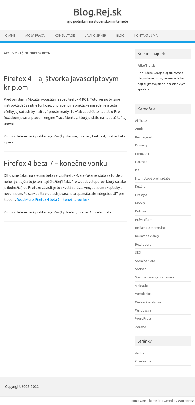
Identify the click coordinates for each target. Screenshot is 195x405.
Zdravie (140, 327)
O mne (10, 35)
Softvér (140, 269)
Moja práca (35, 35)
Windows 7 (143, 310)
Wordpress (186, 400)
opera (8, 142)
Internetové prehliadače (35, 136)
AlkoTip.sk (146, 65)
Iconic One (138, 400)
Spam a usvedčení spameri (154, 277)
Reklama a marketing (150, 228)
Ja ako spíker (95, 35)
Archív (139, 353)
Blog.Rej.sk (97, 11)
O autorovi (143, 361)
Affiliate (141, 120)
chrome (71, 136)
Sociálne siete (145, 261)
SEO (138, 252)
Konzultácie (65, 35)
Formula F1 (143, 153)
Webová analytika (148, 302)
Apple (139, 128)
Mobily (140, 203)
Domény (141, 145)
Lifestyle (141, 195)
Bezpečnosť (144, 137)
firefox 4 (98, 136)
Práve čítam (143, 219)
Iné (137, 170)
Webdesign (143, 293)
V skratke (142, 285)
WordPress (143, 318)
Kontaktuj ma (146, 35)
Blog (120, 35)
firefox (84, 136)
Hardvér (141, 162)
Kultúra (140, 186)
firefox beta (116, 136)
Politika (140, 211)
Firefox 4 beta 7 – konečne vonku (55, 163)
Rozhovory (143, 244)
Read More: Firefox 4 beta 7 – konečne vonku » (53, 200)
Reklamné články (147, 236)
